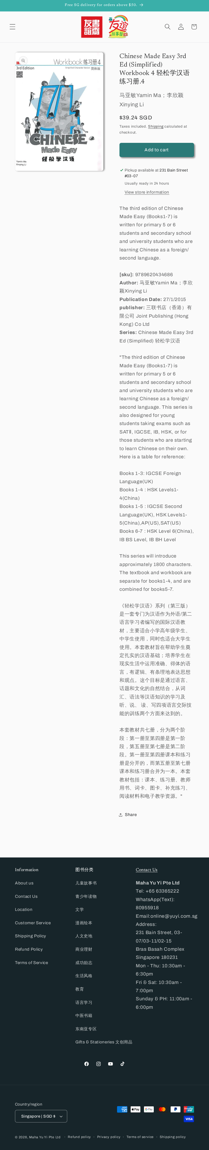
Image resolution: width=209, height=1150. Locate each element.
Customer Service (33, 922)
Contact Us (26, 896)
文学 (79, 909)
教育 (79, 989)
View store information (147, 192)
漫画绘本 (84, 922)
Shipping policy (173, 1137)
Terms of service (140, 1137)
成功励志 (84, 962)
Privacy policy (109, 1137)
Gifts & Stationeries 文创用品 (104, 1042)
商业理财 (84, 949)
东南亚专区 (86, 1028)
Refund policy (79, 1137)
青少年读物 (86, 896)
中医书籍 (84, 1015)
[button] (12, 26)
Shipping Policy (30, 936)
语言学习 (84, 1002)
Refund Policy (29, 949)
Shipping (155, 126)
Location (23, 909)
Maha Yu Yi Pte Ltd (45, 1137)
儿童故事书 (86, 883)
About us (24, 883)
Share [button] (131, 814)
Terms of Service (31, 962)
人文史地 (84, 936)
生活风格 (84, 975)
